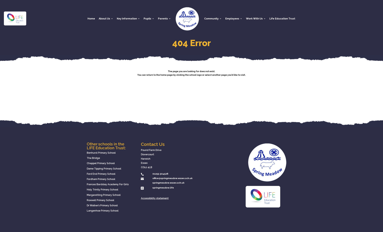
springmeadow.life (163, 187)
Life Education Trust (282, 19)
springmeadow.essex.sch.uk (168, 182)
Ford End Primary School (101, 173)
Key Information (127, 19)
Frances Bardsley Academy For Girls (108, 184)
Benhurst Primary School (101, 152)
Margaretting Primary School (104, 195)
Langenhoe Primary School (102, 210)
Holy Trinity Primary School (102, 189)
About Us (104, 19)
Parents (163, 19)
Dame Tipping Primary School (104, 168)
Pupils (147, 19)
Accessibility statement (155, 198)
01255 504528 (160, 173)
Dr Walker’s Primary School (102, 205)
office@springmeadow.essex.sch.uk (172, 178)
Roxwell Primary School (100, 200)
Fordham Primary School (101, 179)
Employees (232, 19)
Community (211, 19)
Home (91, 19)
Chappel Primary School (101, 163)
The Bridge (93, 158)
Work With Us (254, 19)
